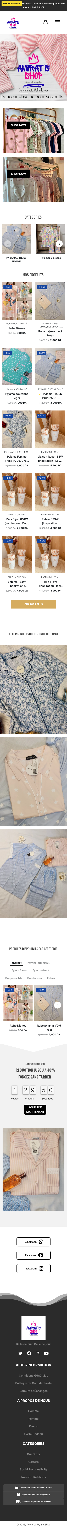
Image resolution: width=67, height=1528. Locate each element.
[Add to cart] (46, 22)
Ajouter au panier (17, 319)
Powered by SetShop (39, 1524)
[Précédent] (7, 243)
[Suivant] (59, 243)
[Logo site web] (13, 22)
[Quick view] (26, 282)
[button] (24, 93)
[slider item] (33, 67)
